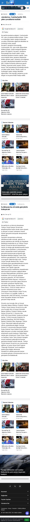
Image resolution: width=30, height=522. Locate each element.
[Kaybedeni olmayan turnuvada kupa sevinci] (15, 185)
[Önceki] (2, 185)
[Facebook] (10, 486)
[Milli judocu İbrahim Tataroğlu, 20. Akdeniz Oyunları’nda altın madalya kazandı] (8, 163)
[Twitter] (15, 486)
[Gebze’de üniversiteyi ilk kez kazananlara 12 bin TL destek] (22, 90)
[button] (27, 3)
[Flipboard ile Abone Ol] (20, 29)
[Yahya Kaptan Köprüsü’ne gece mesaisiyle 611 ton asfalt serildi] (22, 147)
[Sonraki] (27, 185)
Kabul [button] (26, 519)
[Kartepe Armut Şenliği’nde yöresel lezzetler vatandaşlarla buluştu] (22, 163)
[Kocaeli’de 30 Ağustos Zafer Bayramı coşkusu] (7, 107)
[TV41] (10, 2)
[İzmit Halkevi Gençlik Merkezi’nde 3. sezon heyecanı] (7, 90)
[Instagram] (20, 486)
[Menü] (2, 2)
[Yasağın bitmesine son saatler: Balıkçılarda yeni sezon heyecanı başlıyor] (15, 465)
